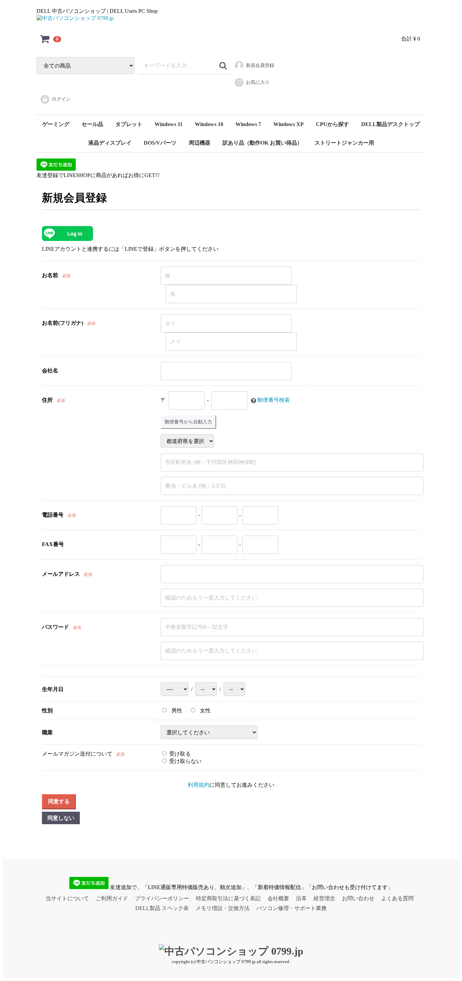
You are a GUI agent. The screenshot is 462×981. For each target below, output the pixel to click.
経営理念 (324, 898)
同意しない (60, 818)
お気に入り (258, 82)
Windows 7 (248, 124)
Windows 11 (169, 124)
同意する (59, 801)
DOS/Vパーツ (160, 143)
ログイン (61, 99)
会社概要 (278, 898)
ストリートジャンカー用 (344, 143)
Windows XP (288, 124)
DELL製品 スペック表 (162, 908)
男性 (176, 710)
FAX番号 (53, 544)
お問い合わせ (358, 898)
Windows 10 (209, 124)
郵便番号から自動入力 (188, 421)
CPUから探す (332, 124)
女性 (205, 710)
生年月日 (53, 689)
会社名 (50, 370)
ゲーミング (55, 124)
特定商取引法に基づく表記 (228, 898)
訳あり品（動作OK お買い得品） (262, 143)
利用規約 (198, 785)
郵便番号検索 (273, 400)
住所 (47, 400)
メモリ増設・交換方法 (222, 908)
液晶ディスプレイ (110, 143)
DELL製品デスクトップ (390, 124)
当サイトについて (67, 898)
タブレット (128, 124)
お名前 (50, 275)
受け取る (179, 754)
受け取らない (185, 761)
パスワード (55, 627)
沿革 (301, 898)
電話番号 (53, 515)
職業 (47, 732)
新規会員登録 (260, 65)
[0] (45, 38)
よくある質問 (397, 898)
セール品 (92, 124)
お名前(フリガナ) (62, 323)
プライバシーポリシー (162, 898)
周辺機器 (199, 143)
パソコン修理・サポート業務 (291, 908)
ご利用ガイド (112, 898)
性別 (47, 710)
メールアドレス (61, 574)
